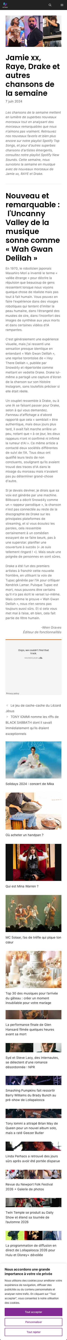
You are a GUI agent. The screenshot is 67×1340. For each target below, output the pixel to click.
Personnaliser (33, 1322)
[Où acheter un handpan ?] (33, 827)
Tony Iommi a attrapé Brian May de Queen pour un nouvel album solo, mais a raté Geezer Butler (32, 1128)
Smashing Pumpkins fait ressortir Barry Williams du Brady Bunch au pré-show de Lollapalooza (31, 1095)
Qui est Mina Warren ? (22, 886)
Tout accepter (33, 1312)
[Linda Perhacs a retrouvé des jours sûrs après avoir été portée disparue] (33, 1148)
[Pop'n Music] (5, 5)
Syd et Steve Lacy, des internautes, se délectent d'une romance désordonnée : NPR (32, 1062)
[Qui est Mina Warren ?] (33, 878)
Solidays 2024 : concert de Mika (30, 784)
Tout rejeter (34, 1332)
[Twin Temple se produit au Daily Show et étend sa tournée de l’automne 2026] (33, 1205)
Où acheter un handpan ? (25, 835)
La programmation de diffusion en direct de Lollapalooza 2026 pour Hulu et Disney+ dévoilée (31, 1250)
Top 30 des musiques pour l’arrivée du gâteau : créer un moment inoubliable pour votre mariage (32, 998)
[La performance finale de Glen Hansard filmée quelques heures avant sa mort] (33, 1017)
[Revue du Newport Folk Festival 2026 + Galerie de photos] (33, 1176)
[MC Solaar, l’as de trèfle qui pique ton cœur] (33, 929)
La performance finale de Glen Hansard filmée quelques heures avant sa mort (30, 1029)
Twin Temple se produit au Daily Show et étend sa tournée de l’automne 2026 (29, 1217)
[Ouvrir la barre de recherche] (50, 5)
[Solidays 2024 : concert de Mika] (33, 776)
